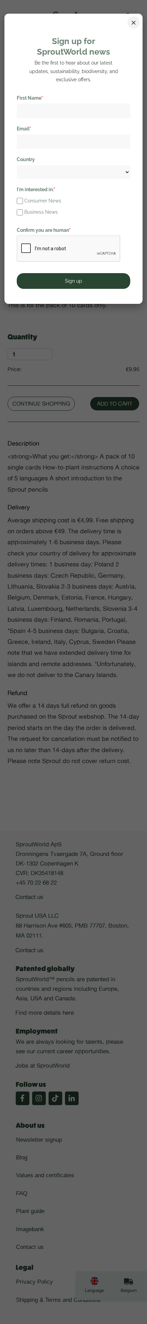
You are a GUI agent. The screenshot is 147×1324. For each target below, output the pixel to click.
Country (26, 159)
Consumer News (42, 200)
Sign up (73, 281)
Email (24, 128)
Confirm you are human (44, 230)
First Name (30, 98)
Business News (41, 212)
